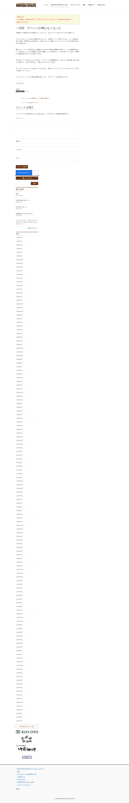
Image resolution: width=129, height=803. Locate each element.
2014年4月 (19, 599)
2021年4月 (19, 289)
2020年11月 (19, 307)
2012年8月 (19, 673)
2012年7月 (19, 676)
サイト (18, 158)
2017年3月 (19, 470)
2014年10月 (19, 577)
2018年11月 (19, 396)
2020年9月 (19, 315)
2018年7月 (19, 411)
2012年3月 (19, 691)
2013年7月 (19, 632)
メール (19, 149)
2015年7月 (19, 543)
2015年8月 (19, 540)
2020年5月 (19, 329)
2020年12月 (19, 304)
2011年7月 (19, 720)
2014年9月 (19, 580)
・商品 (18, 771)
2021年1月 (19, 300)
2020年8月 (19, 318)
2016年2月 (19, 518)
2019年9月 (19, 359)
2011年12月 (19, 702)
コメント (19, 118)
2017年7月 (19, 455)
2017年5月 (19, 462)
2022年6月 (19, 237)
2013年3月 (19, 647)
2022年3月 (19, 248)
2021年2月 (19, 296)
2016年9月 (19, 492)
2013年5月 (19, 639)
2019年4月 (19, 377)
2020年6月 (19, 326)
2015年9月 (19, 536)
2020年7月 (19, 322)
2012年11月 (19, 661)
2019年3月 (19, 381)
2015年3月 (19, 558)
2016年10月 (19, 488)
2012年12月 (19, 658)
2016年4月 (19, 510)
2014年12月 (19, 569)
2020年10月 (19, 311)
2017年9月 (19, 448)
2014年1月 (19, 610)
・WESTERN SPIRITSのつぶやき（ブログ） (30, 769)
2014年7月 (19, 588)
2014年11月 (19, 573)
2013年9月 (19, 625)
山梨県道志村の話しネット (23, 200)
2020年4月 (19, 333)
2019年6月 (19, 370)
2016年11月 (19, 484)
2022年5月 (19, 241)
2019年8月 (19, 363)
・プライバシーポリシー (23, 785)
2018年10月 (19, 400)
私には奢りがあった (21, 207)
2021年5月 (19, 285)
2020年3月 (19, 337)
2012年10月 (19, 665)
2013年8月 (19, 628)
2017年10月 (19, 444)
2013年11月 (19, 617)
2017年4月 (19, 466)
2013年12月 (19, 613)
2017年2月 (19, 473)
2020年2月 (19, 341)
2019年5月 (19, 374)
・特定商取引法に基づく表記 (25, 782)
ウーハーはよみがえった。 (31, 102)
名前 (18, 141)
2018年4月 (19, 422)
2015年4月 (19, 555)
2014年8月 (19, 584)
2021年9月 (19, 270)
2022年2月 (19, 252)
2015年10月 (19, 532)
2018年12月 (19, 392)
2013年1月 (19, 654)
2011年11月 (19, 706)
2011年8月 (19, 717)
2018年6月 (19, 414)
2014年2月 (19, 606)
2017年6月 (19, 459)
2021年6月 (19, 282)
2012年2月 (19, 695)
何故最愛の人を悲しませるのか (24, 213)
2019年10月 (19, 355)
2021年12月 (19, 259)
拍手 (17, 89)
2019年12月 (19, 348)
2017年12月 (19, 436)
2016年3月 (19, 514)
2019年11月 (19, 352)
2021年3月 (19, 293)
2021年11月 (19, 263)
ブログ (27, 91)
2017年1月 (19, 477)
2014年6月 (19, 591)
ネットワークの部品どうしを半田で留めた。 (37, 98)
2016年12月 (19, 481)
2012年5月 (19, 684)
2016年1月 (19, 521)
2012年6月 (19, 680)
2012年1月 (19, 698)
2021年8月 (19, 274)
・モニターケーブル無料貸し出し (26, 774)
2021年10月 (19, 267)
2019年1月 (19, 389)
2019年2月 (19, 385)
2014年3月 (19, 602)
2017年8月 (19, 451)
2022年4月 (19, 245)
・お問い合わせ (21, 779)
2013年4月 (19, 643)
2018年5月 (19, 418)
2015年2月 (19, 562)
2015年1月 (19, 566)
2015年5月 (19, 551)
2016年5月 (19, 507)
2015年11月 (19, 529)
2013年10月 (19, 621)
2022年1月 (19, 256)
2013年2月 (19, 650)
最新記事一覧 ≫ (33, 228)
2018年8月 (19, 407)
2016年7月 (19, 499)
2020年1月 (19, 344)
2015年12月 (19, 525)
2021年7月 (19, 278)
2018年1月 (19, 433)
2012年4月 (19, 687)
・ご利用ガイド (21, 776)
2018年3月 (19, 425)
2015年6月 (19, 547)
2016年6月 (19, 503)
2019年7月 (19, 366)
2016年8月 (19, 495)
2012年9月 (19, 669)
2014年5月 (19, 595)
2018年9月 (19, 403)
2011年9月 (19, 713)
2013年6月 (19, 636)
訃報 (17, 193)
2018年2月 (19, 429)
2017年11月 (19, 440)
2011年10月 (19, 709)
